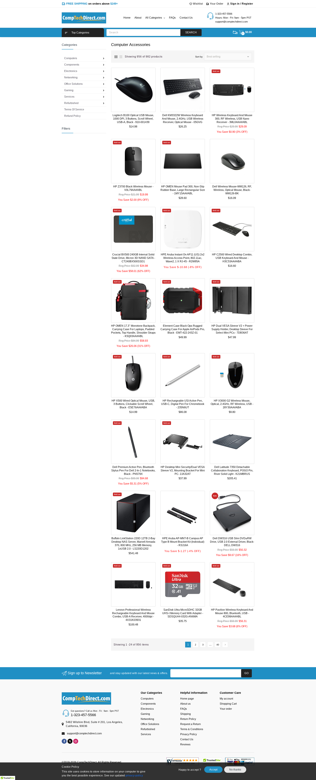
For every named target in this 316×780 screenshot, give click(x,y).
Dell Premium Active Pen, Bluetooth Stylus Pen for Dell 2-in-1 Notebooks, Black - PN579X (133, 470)
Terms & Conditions (191, 729)
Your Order (216, 3)
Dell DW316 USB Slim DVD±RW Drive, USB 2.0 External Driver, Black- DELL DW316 (232, 542)
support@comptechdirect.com (84, 733)
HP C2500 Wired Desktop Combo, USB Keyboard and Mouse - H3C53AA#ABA (232, 258)
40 (217, 644)
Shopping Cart (228, 703)
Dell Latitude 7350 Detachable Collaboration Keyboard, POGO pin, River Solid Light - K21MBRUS (232, 470)
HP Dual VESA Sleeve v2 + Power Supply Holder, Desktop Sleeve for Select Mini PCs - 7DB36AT (232, 329)
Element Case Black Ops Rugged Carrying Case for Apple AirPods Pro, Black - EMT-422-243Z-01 (182, 329)
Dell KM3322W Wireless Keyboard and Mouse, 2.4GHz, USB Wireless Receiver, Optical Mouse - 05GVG (182, 119)
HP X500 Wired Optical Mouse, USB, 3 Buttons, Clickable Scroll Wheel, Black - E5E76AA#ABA (133, 404)
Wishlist (197, 3)
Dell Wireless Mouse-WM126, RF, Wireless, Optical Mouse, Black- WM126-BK (232, 190)
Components (148, 703)
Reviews (185, 744)
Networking (147, 719)
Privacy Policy (188, 734)
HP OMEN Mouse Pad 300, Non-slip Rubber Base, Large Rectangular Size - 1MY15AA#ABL (182, 190)
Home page (187, 698)
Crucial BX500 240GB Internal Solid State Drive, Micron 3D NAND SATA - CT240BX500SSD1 (133, 258)
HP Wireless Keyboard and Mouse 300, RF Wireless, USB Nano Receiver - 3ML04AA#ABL (232, 119)
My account (226, 698)
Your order (226, 708)
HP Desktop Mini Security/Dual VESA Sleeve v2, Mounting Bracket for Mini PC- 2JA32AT (183, 470)
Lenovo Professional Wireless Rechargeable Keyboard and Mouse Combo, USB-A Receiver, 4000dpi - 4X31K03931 (133, 614)
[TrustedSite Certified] (212, 761)
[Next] (225, 644)
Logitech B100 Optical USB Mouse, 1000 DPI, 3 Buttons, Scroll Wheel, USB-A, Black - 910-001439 (133, 119)
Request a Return (190, 724)
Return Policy (188, 719)
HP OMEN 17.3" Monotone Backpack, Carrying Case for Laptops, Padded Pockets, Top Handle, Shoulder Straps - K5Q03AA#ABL (133, 330)
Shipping (185, 713)
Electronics (147, 708)
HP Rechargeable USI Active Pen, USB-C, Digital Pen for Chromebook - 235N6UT (182, 404)
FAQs (183, 708)
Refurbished (148, 729)
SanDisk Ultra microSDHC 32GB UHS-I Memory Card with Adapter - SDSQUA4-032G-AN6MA (182, 613)
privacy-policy (134, 775)
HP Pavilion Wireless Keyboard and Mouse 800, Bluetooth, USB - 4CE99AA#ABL (232, 613)
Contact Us (186, 739)
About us (185, 703)
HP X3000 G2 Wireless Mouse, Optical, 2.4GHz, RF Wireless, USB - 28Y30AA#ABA (232, 404)
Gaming (145, 713)
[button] (83, 32)
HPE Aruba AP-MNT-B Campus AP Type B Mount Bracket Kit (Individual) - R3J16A (182, 542)
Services (146, 734)
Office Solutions (150, 724)
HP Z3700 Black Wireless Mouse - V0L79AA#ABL (133, 188)
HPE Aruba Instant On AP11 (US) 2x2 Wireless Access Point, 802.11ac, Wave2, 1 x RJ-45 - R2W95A (182, 258)
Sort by (199, 57)
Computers (147, 698)
